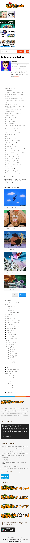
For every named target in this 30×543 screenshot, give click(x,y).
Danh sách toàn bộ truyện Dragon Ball (11, 449)
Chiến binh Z (8, 144)
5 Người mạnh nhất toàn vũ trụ (12, 165)
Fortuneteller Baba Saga (12, 313)
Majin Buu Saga (10, 327)
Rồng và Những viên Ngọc (11, 171)
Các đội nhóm (10, 373)
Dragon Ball (9, 346)
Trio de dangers (9, 115)
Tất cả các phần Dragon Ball (11, 132)
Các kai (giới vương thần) (10, 161)
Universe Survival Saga (18, 66)
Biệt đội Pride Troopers (10, 142)
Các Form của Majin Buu (11, 155)
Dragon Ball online (9, 343)
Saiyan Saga (9, 331)
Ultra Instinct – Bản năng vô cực (9, 456)
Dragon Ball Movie (11, 352)
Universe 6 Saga (10, 335)
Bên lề (8, 366)
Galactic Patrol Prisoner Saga (13, 319)
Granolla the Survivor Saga (13, 325)
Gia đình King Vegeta (10, 117)
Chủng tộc (9, 379)
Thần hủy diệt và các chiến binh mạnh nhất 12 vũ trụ (14, 460)
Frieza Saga (9, 315)
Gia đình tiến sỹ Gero (10, 88)
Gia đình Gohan (9, 119)
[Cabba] (6, 66)
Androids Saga (10, 304)
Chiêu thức (9, 377)
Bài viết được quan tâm (10, 301)
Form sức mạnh (10, 385)
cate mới (7, 339)
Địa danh (9, 383)
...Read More (17, 76)
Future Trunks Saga (11, 317)
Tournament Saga (11, 333)
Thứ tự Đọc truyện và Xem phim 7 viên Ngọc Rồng (13, 445)
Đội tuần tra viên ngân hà (11, 104)
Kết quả (15, 293)
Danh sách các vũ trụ (10, 130)
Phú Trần (14, 64)
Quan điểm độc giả (9, 96)
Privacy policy (10, 539)
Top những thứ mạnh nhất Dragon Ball (14, 173)
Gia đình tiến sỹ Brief (10, 138)
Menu (27, 51)
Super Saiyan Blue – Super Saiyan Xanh (11, 454)
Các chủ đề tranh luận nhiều (11, 128)
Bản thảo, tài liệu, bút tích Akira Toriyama (14, 100)
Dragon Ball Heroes (9, 341)
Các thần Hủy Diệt (9, 169)
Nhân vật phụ (25, 66)
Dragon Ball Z (10, 356)
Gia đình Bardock (9, 134)
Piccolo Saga (9, 329)
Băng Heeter (8, 90)
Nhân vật (7, 345)
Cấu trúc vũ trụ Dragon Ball (11, 140)
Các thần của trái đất (10, 146)
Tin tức (6, 364)
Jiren (3, 458)
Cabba (14, 62)
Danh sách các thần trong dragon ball (14, 153)
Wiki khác (7, 372)
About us (4, 538)
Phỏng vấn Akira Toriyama (12, 387)
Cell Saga (9, 306)
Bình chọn (22, 293)
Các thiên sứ (8, 167)
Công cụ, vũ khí (10, 381)
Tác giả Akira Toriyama (12, 538)
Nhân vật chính (10, 358)
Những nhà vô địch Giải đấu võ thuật (13, 98)
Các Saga (7, 303)
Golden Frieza (10, 323)
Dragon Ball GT (10, 350)
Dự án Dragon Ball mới (12, 368)
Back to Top (20, 540)
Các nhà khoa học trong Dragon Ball (13, 94)
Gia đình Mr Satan (9, 121)
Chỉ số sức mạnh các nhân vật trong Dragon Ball (13, 451)
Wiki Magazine (8, 389)
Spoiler (7, 362)
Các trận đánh (10, 375)
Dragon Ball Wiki (11, 536)
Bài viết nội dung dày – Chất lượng (13, 92)
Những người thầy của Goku (11, 151)
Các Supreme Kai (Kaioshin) (11, 159)
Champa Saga (20, 64)
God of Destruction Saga (12, 321)
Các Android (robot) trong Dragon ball (14, 149)
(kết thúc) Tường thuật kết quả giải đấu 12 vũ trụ (13, 467)
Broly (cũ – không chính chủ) (8, 464)
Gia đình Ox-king (9, 123)
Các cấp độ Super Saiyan (11, 163)
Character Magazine (11, 391)
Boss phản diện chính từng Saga (12, 157)
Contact (16, 539)
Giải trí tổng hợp (9, 136)
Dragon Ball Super (14, 68)
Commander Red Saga (12, 310)
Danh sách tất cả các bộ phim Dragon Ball (11, 447)
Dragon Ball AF (10, 348)
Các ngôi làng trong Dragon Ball (12, 113)
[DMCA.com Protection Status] (5, 477)
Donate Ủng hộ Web (23, 538)
